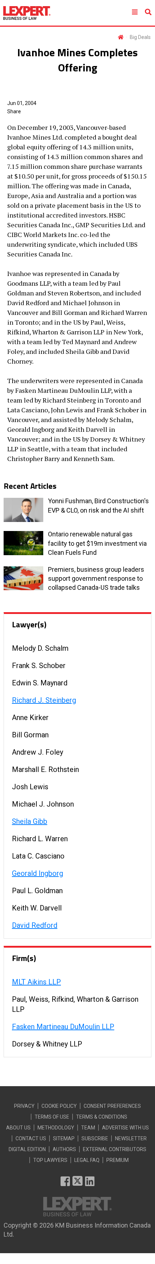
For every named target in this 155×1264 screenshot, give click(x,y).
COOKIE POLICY (59, 1106)
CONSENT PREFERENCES (112, 1106)
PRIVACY (24, 1106)
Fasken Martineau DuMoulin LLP (63, 1026)
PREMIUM (117, 1160)
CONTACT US (30, 1138)
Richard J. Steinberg (44, 700)
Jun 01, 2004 (21, 103)
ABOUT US (18, 1128)
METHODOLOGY (55, 1128)
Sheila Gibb (29, 821)
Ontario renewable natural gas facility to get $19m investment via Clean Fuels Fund (97, 543)
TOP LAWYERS (50, 1160)
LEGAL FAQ (86, 1160)
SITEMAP (64, 1138)
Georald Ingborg (37, 873)
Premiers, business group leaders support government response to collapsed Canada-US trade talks (96, 578)
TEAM (88, 1128)
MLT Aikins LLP (36, 982)
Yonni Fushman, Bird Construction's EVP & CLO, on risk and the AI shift (98, 505)
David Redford (34, 925)
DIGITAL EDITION (27, 1149)
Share (14, 111)
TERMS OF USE (52, 1117)
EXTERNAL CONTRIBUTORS (114, 1149)
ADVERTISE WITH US (125, 1128)
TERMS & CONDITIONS (101, 1117)
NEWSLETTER (131, 1138)
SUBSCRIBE (94, 1138)
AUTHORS (64, 1149)
